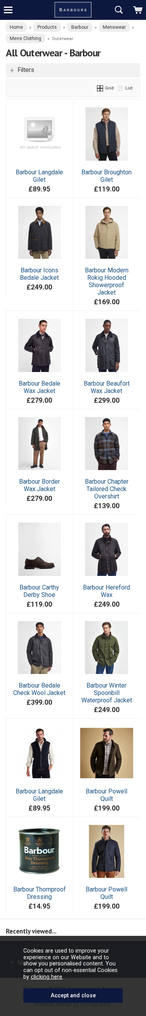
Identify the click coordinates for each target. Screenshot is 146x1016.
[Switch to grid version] (100, 88)
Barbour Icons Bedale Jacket (39, 274)
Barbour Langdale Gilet (39, 175)
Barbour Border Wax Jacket (39, 485)
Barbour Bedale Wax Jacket (39, 387)
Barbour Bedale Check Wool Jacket (39, 689)
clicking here (46, 977)
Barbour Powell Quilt (106, 795)
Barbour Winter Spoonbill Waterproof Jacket (106, 693)
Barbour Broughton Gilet (106, 175)
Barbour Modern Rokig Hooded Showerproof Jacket (106, 281)
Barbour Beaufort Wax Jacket (107, 387)
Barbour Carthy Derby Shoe (39, 591)
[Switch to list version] (120, 88)
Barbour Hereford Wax (106, 591)
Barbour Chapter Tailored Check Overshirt (106, 489)
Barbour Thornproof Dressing (39, 893)
